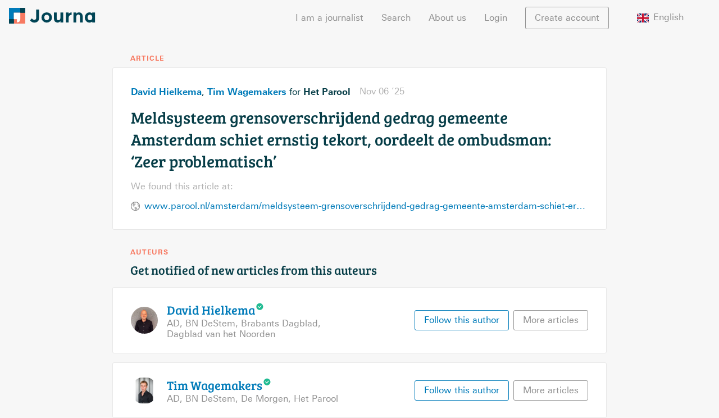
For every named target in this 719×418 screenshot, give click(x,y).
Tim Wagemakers (246, 91)
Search (396, 17)
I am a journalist (329, 17)
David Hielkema (166, 91)
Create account (567, 17)
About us (447, 17)
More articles (551, 320)
